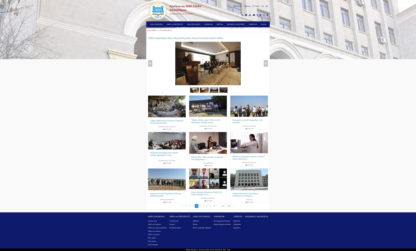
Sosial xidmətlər (153, 244)
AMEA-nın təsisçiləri (154, 224)
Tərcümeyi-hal (173, 221)
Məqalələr (237, 228)
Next (266, 63)
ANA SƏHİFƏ (151, 30)
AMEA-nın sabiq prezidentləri (157, 228)
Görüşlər (172, 224)
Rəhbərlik (196, 221)
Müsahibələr (237, 224)
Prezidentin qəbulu (175, 228)
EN (263, 6)
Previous (150, 63)
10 (214, 206)
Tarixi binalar (152, 241)
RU (267, 6)
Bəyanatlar (237, 221)
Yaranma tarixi (152, 221)
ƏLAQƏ (263, 24)
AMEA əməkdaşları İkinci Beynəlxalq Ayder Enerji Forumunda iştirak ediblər (185, 38)
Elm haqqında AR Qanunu (222, 221)
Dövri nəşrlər (152, 238)
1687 (223, 206)
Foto (249, 6)
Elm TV (239, 6)
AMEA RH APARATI (193, 24)
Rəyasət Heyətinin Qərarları (222, 224)
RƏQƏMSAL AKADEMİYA (236, 24)
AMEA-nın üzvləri (153, 234)
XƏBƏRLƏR (253, 24)
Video (257, 6)
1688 (229, 206)
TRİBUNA (219, 24)
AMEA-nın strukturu (154, 231)
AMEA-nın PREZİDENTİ (175, 24)
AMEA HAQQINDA (156, 24)
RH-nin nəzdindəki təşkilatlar (202, 228)
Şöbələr (195, 224)
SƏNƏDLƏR (208, 24)
